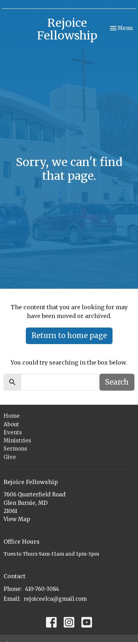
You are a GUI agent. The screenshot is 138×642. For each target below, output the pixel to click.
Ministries (17, 440)
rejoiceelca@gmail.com (55, 598)
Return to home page (69, 335)
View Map (17, 519)
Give (10, 457)
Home (12, 415)
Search (117, 382)
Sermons (15, 448)
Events (13, 432)
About (11, 424)
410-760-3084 (42, 589)
